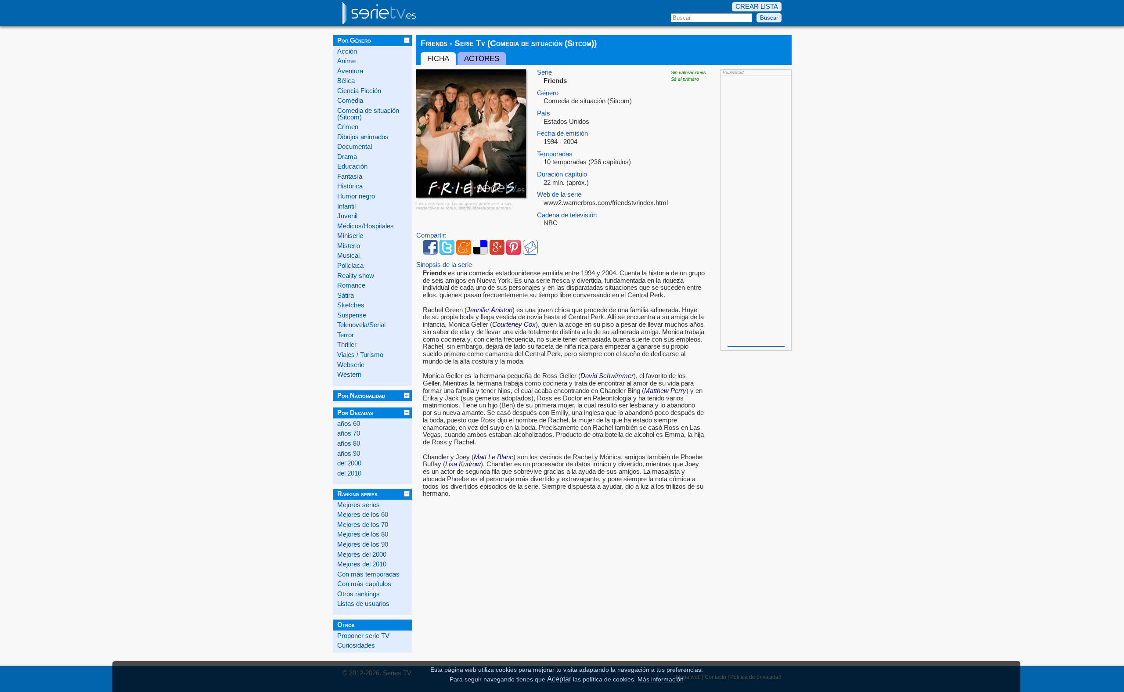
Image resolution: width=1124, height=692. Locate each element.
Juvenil (347, 216)
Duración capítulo (562, 174)
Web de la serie (559, 194)
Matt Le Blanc (493, 457)
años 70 (348, 433)
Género (547, 93)
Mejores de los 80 (362, 534)
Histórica (350, 186)
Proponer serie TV (363, 635)
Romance (351, 285)
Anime (346, 61)
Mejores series (358, 504)
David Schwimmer (607, 375)
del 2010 (349, 473)
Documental (354, 146)
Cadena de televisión (567, 215)
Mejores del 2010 (361, 564)
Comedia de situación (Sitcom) (368, 114)
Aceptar (559, 679)
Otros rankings (358, 594)
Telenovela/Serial (361, 324)
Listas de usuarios (363, 603)
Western (349, 374)
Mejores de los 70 (362, 524)
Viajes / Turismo (360, 354)
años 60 (348, 423)
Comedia (350, 100)
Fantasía (349, 176)
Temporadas (555, 154)
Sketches (350, 305)
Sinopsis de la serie (444, 265)
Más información (661, 679)
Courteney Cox (514, 324)
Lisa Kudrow (463, 464)
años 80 (348, 443)
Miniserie (350, 235)
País (543, 113)
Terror (345, 335)
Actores (481, 58)
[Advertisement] (756, 210)
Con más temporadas (368, 574)
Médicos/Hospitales (365, 226)
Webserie (350, 364)
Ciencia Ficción (359, 90)
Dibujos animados (363, 137)
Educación (352, 166)
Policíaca (350, 265)
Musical (348, 255)
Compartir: (431, 235)
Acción (347, 51)
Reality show (355, 275)
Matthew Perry (665, 390)
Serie (544, 72)
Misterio (348, 245)
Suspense (351, 315)
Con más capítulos (364, 583)
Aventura (350, 71)
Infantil (346, 206)
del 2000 (349, 463)
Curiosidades (356, 645)
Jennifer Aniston (489, 310)
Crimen (347, 126)
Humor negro (356, 196)
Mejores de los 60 (362, 514)
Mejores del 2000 (361, 554)
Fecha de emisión (562, 133)
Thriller (347, 344)
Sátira (345, 295)
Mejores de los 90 (362, 544)
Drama (347, 156)
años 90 (348, 453)
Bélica (346, 80)
